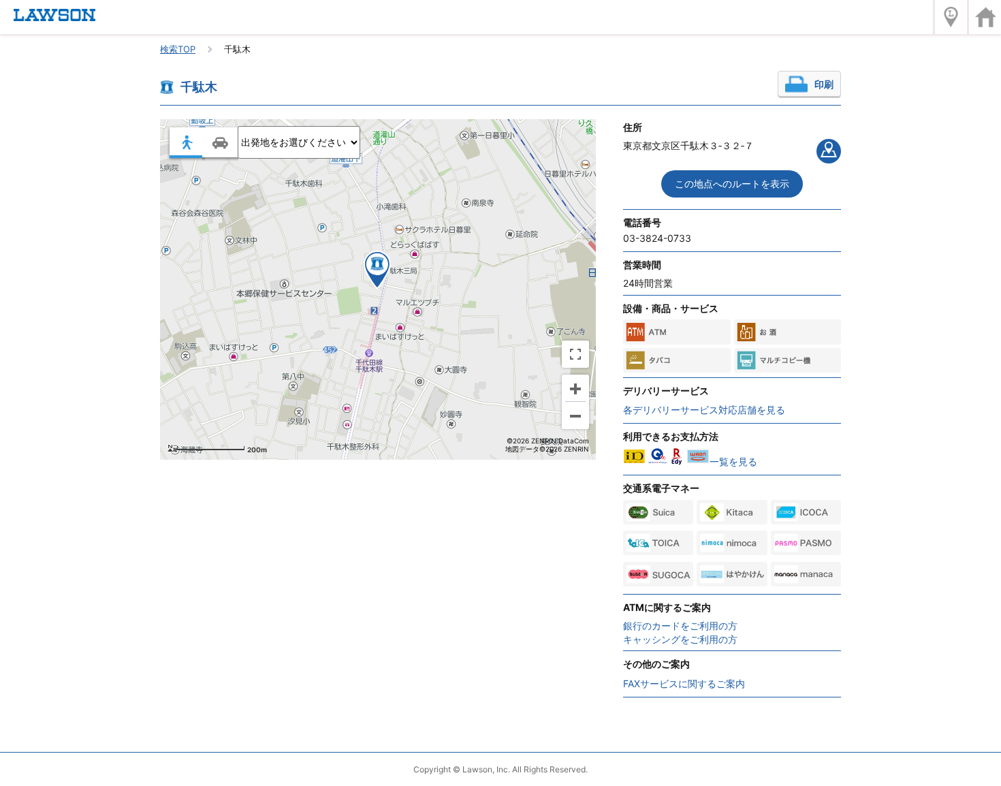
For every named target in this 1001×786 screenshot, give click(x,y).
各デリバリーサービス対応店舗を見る (704, 409)
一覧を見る (733, 461)
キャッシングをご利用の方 (680, 639)
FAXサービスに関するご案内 (684, 683)
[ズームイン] (575, 388)
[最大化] (575, 354)
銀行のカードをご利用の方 (680, 625)
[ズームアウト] (575, 415)
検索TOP (177, 49)
